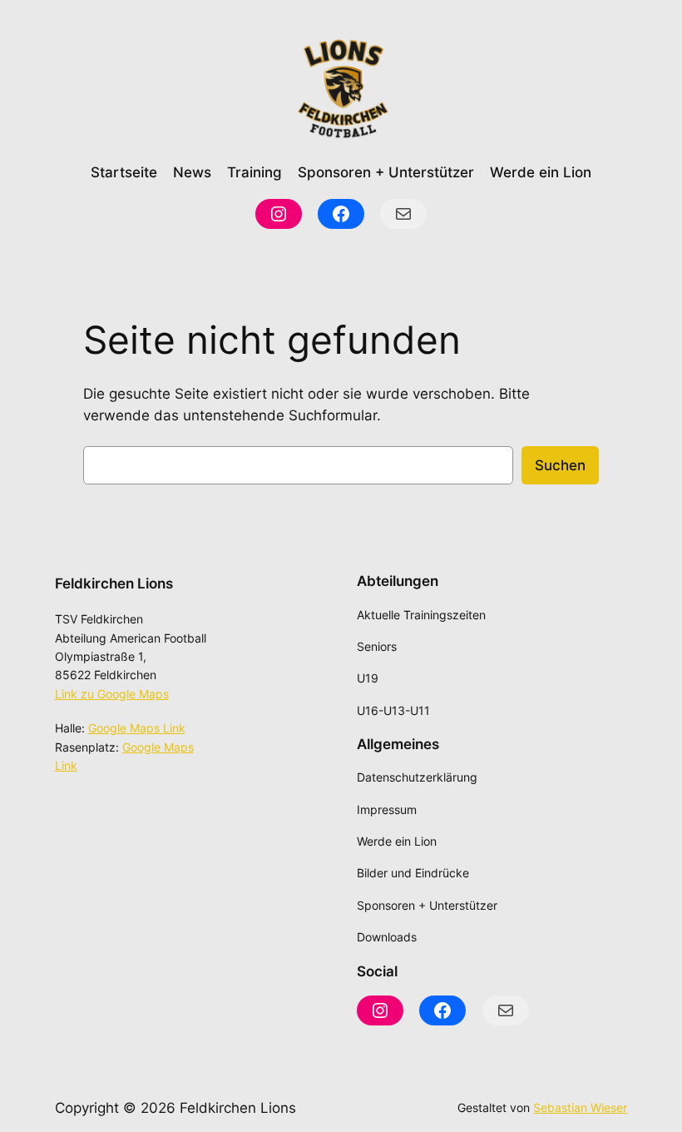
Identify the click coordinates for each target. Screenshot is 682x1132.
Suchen (560, 465)
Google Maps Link (136, 728)
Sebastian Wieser (580, 1107)
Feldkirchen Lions (114, 583)
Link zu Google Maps (112, 694)
